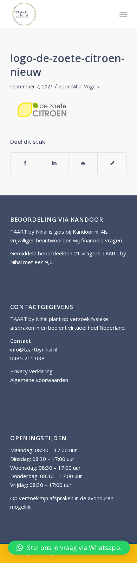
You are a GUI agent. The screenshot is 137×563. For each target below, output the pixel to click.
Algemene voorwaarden (39, 379)
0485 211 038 (27, 358)
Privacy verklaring (31, 371)
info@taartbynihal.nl (33, 349)
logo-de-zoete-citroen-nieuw (67, 65)
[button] (69, 548)
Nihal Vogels (85, 86)
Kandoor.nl (85, 231)
